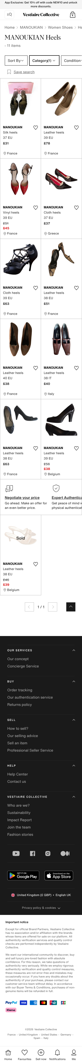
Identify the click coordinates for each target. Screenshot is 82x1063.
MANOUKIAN (31, 27)
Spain (36, 1038)
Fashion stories (20, 834)
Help (11, 766)
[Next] (52, 606)
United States (49, 1034)
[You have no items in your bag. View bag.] (72, 14)
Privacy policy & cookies (39, 908)
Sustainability (19, 812)
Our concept (18, 659)
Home (10, 27)
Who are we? (18, 805)
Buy (10, 682)
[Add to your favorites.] (35, 127)
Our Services (19, 650)
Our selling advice (22, 735)
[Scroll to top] (70, 606)
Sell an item (17, 743)
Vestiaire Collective (27, 797)
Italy (46, 1038)
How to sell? (17, 728)
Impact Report (19, 820)
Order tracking (19, 690)
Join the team (19, 827)
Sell (11, 720)
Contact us (16, 781)
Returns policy (19, 704)
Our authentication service (30, 697)
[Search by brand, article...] (9, 14)
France (12, 1034)
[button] (72, 14)
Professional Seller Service (30, 750)
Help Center (17, 774)
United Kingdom (28, 1034)
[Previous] (29, 606)
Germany (65, 1034)
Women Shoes (60, 27)
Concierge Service (23, 666)
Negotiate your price (22, 497)
